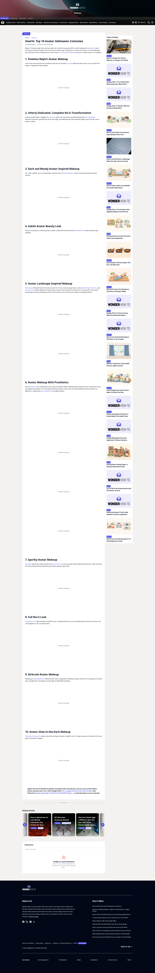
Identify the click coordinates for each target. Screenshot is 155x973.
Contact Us (48, 943)
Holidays (77, 13)
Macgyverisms (73, 22)
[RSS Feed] (34, 922)
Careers (79, 943)
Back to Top (125, 946)
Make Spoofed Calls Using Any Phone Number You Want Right (111, 934)
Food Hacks (30, 22)
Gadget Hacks (14, 18)
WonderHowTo (4, 18)
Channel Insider (112, 960)
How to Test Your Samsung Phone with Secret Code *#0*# (109, 927)
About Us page (34, 916)
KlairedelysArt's (69, 173)
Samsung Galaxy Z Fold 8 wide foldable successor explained (117, 513)
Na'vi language (90, 117)
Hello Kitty (85, 288)
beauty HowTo (56, 564)
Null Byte (30, 18)
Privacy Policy (39, 943)
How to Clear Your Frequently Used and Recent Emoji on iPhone (111, 930)
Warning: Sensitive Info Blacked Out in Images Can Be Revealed (111, 937)
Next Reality (22, 18)
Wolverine (93, 288)
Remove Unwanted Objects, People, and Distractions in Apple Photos (110, 910)
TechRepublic (63, 960)
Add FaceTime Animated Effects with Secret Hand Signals (109, 924)
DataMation (94, 960)
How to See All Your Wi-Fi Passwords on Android (106, 906)
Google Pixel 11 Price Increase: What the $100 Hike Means (117, 314)
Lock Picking (103, 22)
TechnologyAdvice (43, 960)
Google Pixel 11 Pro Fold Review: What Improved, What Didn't (118, 83)
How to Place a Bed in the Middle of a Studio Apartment (118, 187)
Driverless (112, 22)
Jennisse (52, 117)
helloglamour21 (30, 621)
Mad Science (93, 22)
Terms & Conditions (28, 943)
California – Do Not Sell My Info (62, 943)
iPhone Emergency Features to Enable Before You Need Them (117, 415)
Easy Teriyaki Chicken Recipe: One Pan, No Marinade (119, 264)
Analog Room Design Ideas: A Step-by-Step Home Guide (117, 466)
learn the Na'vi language (67, 52)
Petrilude (28, 564)
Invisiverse (63, 22)
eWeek (79, 960)
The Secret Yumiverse (51, 22)
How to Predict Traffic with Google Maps (104, 921)
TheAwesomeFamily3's (33, 736)
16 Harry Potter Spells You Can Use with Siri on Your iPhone (110, 917)
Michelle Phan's (79, 230)
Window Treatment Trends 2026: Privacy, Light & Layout (118, 365)
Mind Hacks (84, 22)
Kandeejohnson (39, 679)
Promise (69, 63)
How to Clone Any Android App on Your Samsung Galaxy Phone (111, 914)
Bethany (28, 288)
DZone (129, 960)
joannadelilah (45, 391)
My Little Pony (30, 290)
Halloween (90, 48)
